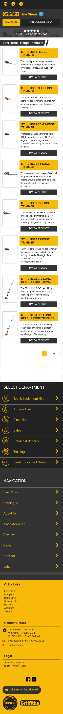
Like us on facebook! (24, 690)
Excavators (10, 591)
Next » (56, 353)
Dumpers (9, 594)
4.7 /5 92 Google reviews (31, 34)
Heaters (8, 604)
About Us (9, 608)
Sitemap (8, 611)
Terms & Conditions (14, 662)
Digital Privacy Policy (15, 666)
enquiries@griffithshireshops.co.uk (26, 641)
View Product (40, 77)
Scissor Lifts (10, 601)
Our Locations (15, 645)
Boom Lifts (10, 598)
